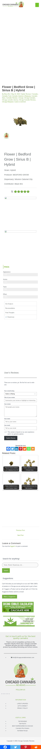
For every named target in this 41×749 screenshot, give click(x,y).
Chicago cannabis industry (10, 100)
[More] (33, 449)
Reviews (28, 94)
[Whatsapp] (29, 449)
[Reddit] (24, 449)
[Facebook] (8, 449)
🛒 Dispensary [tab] (9, 317)
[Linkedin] (16, 449)
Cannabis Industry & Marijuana (21, 96)
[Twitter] (12, 449)
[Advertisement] (20, 29)
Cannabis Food (6, 96)
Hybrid (23, 94)
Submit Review (10, 438)
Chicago (20, 98)
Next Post (20, 535)
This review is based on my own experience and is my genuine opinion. (21, 433)
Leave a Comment (20, 102)
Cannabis (35, 94)
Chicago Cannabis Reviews (27, 100)
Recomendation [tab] (10, 308)
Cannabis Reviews (12, 98)
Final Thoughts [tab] (9, 312)
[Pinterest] (20, 449)
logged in (13, 546)
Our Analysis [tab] (9, 304)
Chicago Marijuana (7, 102)
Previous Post (20, 530)
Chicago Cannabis (29, 98)
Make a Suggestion (9, 596)
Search (6, 570)
